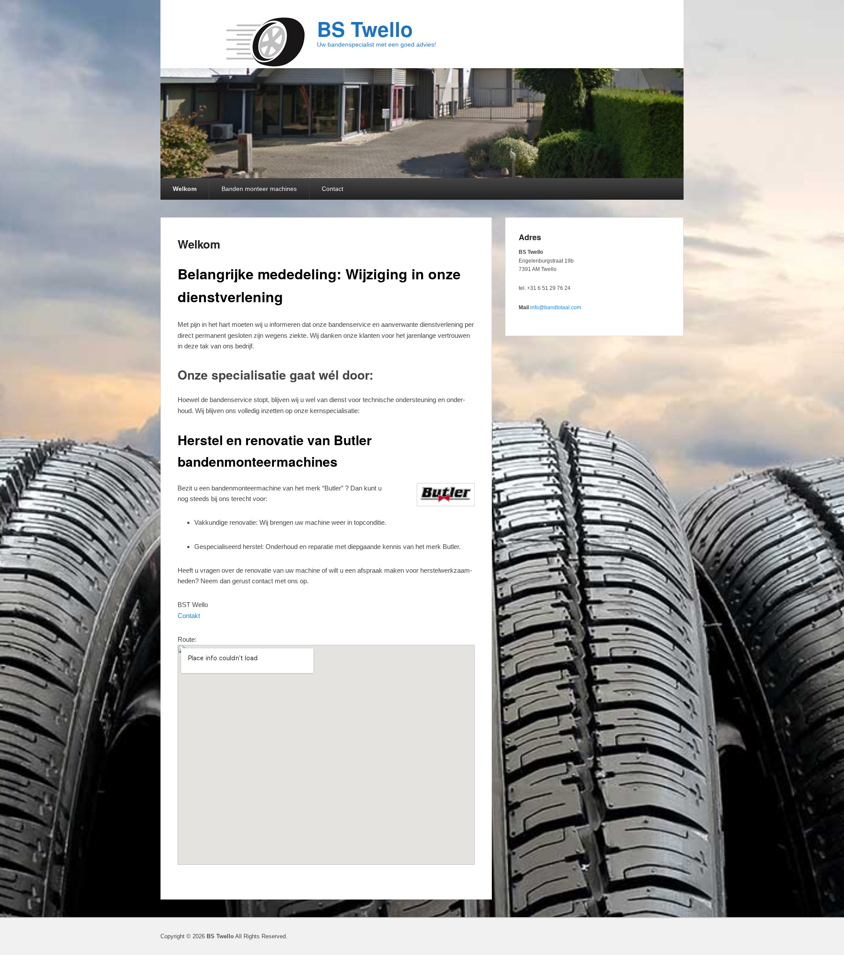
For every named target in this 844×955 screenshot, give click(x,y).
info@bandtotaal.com (555, 307)
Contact (332, 188)
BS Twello (365, 28)
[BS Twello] (267, 42)
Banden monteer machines (259, 188)
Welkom (184, 188)
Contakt (189, 615)
